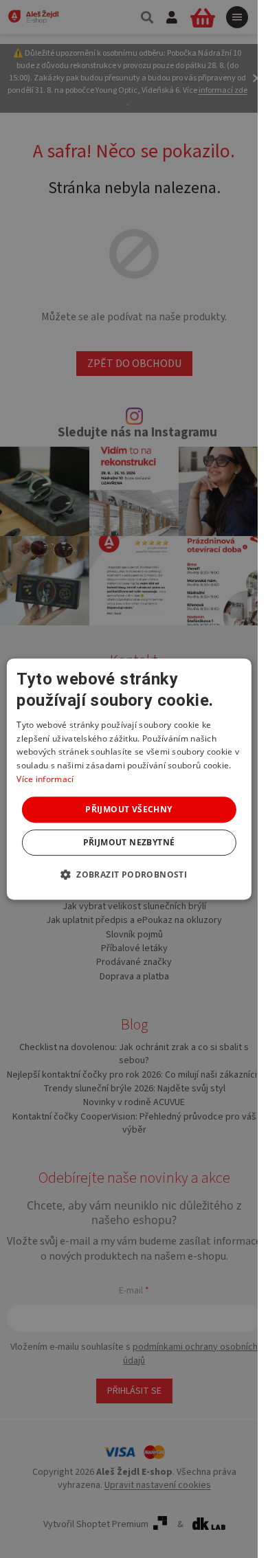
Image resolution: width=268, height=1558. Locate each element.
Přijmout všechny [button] (128, 809)
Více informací (45, 779)
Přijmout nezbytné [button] (129, 842)
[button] (129, 874)
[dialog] (128, 779)
